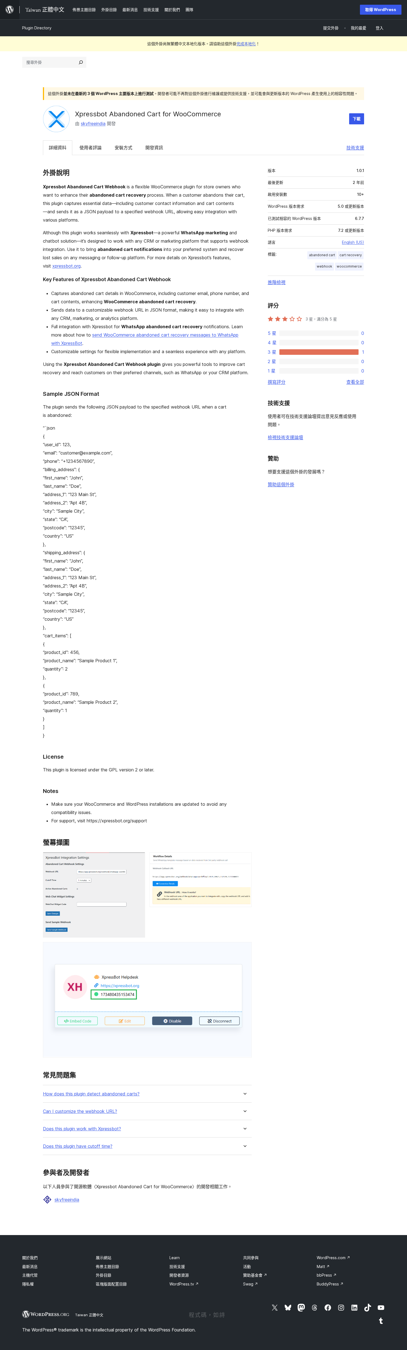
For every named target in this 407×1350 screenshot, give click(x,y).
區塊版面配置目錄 (111, 1284)
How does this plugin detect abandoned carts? (91, 1094)
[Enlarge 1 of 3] (137, 860)
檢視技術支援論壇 (285, 437)
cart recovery (350, 255)
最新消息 (30, 1266)
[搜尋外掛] (80, 62)
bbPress (327, 1275)
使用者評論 (90, 147)
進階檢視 (276, 282)
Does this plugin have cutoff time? (77, 1146)
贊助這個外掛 (281, 484)
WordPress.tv (184, 1284)
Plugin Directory (36, 27)
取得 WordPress (380, 9)
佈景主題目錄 (107, 1266)
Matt (323, 1266)
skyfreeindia (93, 123)
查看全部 (355, 382)
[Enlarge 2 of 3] (244, 860)
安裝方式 (123, 147)
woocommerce (349, 266)
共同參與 (251, 1257)
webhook (324, 266)
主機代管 (30, 1275)
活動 (247, 1266)
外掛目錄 (103, 1275)
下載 (356, 118)
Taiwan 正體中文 (89, 1315)
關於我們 (30, 1257)
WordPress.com (333, 1257)
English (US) (353, 242)
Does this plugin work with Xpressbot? (82, 1128)
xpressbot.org (66, 266)
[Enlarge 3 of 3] (244, 949)
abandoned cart (322, 255)
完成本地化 (246, 43)
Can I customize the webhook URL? (80, 1111)
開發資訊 (154, 147)
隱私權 (28, 1284)
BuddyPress (330, 1284)
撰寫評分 (276, 382)
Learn (174, 1257)
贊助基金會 (255, 1275)
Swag (250, 1284)
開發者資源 (179, 1275)
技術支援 (355, 147)
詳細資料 (57, 147)
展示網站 (103, 1257)
